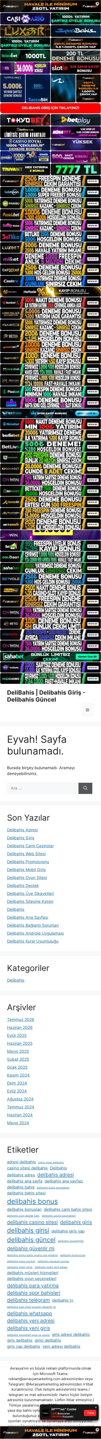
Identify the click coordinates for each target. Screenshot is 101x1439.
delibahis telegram (28, 1300)
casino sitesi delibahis (27, 1168)
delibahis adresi (55, 1175)
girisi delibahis (48, 1340)
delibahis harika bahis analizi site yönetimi (32, 1255)
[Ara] (85, 788)
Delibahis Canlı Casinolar (30, 846)
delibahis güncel (31, 1240)
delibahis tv (62, 1300)
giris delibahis (19, 1340)
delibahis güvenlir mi (30, 1248)
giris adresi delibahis (71, 1334)
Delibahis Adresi (22, 830)
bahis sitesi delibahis (51, 1162)
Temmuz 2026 (20, 1019)
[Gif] (50, 292)
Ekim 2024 (17, 1083)
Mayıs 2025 (18, 1051)
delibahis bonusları (24, 1209)
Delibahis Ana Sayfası (27, 917)
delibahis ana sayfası (64, 1181)
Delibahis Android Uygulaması (35, 933)
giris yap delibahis (23, 1346)
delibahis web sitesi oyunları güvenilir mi (31, 1307)
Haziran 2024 (20, 1115)
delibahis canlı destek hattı (23, 1215)
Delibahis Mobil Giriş (26, 869)
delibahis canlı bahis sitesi (68, 1209)
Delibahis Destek (23, 885)
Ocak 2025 (17, 1067)
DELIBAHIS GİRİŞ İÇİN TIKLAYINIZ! (50, 108)
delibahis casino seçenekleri (59, 1215)
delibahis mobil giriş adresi (51, 1267)
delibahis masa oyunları (21, 1261)
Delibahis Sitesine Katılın (30, 901)
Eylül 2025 (17, 1035)
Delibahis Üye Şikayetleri (30, 893)
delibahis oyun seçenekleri (31, 1278)
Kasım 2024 (18, 1075)
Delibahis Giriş (20, 838)
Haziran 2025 (19, 1043)
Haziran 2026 (20, 1027)
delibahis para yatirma (33, 1285)
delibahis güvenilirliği (71, 1241)
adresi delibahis (21, 1162)
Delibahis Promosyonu (28, 861)
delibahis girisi (28, 1230)
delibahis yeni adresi (30, 1321)
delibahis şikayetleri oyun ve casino (28, 1335)
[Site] (50, 181)
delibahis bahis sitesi (26, 1193)
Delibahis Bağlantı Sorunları (33, 925)
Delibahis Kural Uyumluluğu (32, 941)
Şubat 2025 (18, 1059)
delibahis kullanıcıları (72, 1255)
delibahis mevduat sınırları (53, 1261)
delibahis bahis (21, 1187)
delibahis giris (76, 1222)
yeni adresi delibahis (61, 1346)
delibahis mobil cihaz (19, 1267)
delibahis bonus (32, 1201)
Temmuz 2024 (20, 1107)
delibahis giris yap (68, 1231)
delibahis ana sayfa (24, 1181)
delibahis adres (21, 1175)
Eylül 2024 (17, 1091)
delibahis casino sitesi (32, 1222)
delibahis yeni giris (28, 1328)
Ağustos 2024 (20, 1099)
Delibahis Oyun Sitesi (27, 877)
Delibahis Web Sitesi (26, 853)
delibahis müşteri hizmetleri (32, 1272)
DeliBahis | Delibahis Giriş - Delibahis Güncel (46, 696)
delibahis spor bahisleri (33, 1293)
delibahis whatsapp (29, 1313)
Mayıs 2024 (18, 1123)
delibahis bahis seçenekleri (53, 1187)
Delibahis (15, 909)
